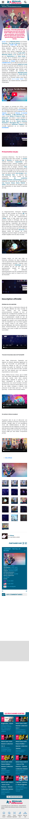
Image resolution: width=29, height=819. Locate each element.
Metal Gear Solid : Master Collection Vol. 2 (21, 725)
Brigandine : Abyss (7, 723)
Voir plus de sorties (15, 797)
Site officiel (8, 458)
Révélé (4, 41)
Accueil (3, 5)
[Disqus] (14, 618)
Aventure (10, 569)
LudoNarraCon (6, 62)
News (8, 5)
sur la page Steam (17, 79)
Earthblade (5, 127)
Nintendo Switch (13, 570)
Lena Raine (21, 110)
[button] (24, 551)
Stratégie (15, 569)
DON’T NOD (13, 45)
